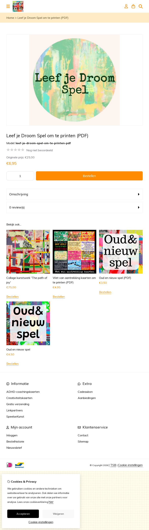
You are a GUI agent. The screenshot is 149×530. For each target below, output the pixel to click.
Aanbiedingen (87, 398)
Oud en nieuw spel (18, 349)
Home (10, 18)
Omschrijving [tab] (18, 194)
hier (51, 502)
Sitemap (83, 441)
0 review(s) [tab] (17, 207)
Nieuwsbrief (14, 447)
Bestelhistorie (15, 441)
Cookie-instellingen (130, 465)
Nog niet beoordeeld (39, 150)
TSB (113, 465)
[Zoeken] (141, 6)
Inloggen (11, 435)
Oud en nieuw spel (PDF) (115, 278)
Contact (83, 435)
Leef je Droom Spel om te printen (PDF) (43, 18)
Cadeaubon (85, 391)
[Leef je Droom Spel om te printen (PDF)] (74, 124)
